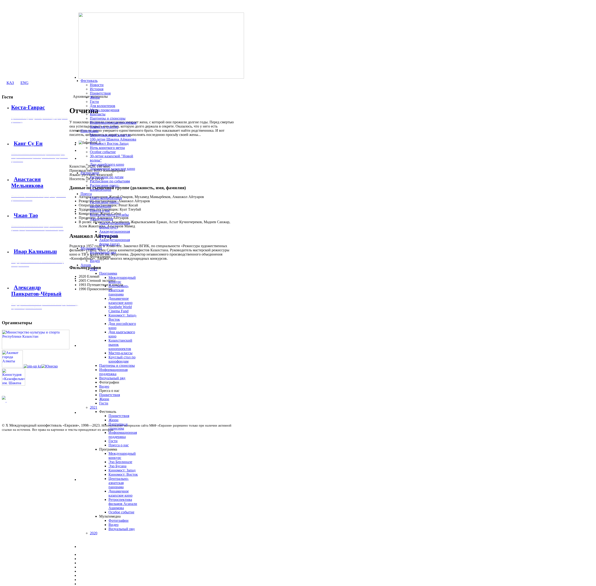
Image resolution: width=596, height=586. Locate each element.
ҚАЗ (10, 83)
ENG (24, 83)
